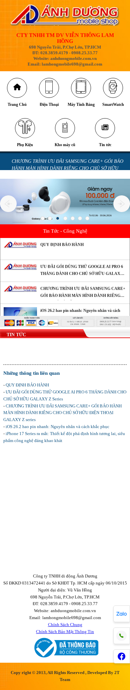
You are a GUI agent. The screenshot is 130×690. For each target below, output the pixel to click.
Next (121, 203)
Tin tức (105, 144)
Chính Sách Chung (65, 624)
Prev (8, 203)
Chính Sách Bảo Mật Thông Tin (65, 631)
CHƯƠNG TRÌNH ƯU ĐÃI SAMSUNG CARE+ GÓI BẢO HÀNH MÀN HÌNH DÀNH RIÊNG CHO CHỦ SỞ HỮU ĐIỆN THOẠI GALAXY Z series (67, 168)
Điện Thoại (49, 104)
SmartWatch (113, 104)
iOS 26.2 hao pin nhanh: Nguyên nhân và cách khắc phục (80, 314)
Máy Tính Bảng (81, 104)
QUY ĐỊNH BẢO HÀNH (62, 244)
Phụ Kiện (25, 144)
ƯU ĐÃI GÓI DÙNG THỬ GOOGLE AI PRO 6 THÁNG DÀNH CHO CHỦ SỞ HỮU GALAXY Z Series (81, 271)
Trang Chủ (17, 104)
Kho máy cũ (65, 144)
